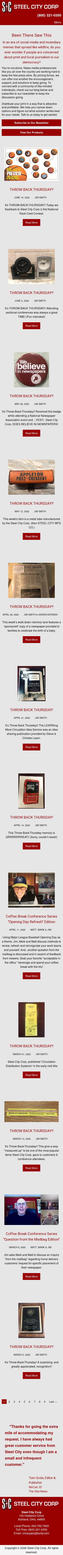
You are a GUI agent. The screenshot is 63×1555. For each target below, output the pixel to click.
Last (51, 1401)
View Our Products (31, 132)
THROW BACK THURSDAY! (31, 710)
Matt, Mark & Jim (40, 929)
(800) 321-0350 (49, 15)
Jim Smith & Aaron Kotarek (41, 614)
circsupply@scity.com (35, 1533)
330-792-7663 (40, 1526)
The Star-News (38, 1491)
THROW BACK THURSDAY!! (31, 189)
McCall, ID (35, 1487)
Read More (31, 222)
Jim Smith (40, 197)
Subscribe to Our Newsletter (31, 122)
